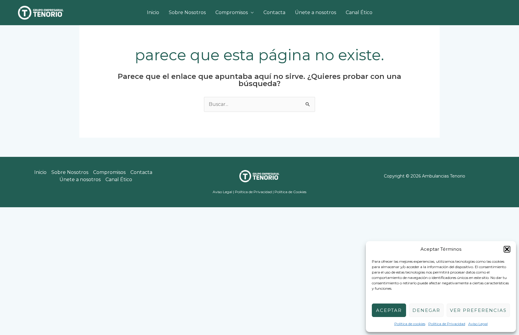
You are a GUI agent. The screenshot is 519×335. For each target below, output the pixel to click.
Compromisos (231, 12)
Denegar (426, 310)
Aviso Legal (478, 324)
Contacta (274, 12)
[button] (507, 249)
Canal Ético (359, 12)
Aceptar (389, 310)
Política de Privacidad (446, 324)
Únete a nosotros (315, 12)
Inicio (153, 12)
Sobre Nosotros (187, 12)
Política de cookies (409, 324)
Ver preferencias (478, 310)
